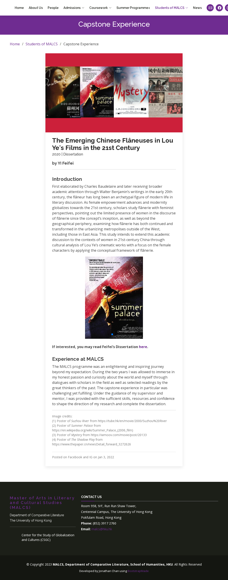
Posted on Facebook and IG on (83, 457)
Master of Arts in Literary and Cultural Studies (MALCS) (42, 503)
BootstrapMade (138, 571)
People (53, 8)
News (197, 8)
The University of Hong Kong (31, 520)
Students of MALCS (42, 44)
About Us (36, 8)
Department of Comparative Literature (37, 515)
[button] (109, 334)
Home (19, 8)
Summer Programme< (133, 8)
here (143, 346)
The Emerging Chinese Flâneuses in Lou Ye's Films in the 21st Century (112, 144)
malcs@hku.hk (101, 529)
